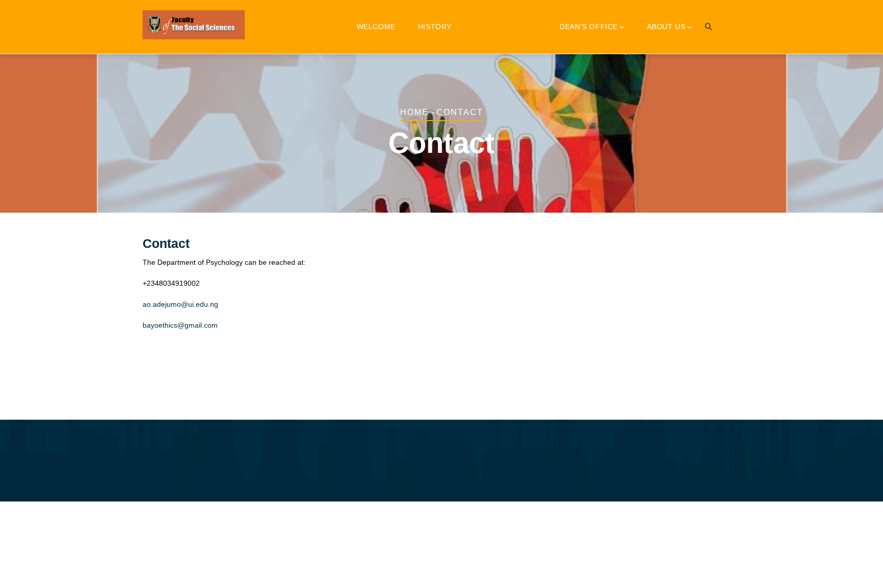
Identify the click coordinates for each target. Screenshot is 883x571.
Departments (502, 26)
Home (414, 112)
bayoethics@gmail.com (180, 325)
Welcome (376, 26)
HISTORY (435, 26)
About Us (666, 26)
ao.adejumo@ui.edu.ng (180, 304)
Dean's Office (589, 26)
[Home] (194, 25)
